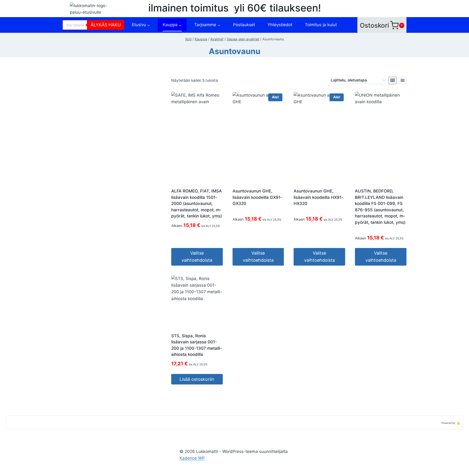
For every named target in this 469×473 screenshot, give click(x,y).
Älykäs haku (106, 24)
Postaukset (244, 24)
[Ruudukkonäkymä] (392, 80)
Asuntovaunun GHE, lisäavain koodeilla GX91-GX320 (257, 197)
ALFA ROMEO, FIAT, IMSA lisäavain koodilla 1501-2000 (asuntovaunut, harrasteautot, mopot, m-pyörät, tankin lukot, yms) (196, 203)
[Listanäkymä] (402, 80)
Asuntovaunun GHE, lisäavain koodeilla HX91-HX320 (318, 197)
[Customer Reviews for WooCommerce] (457, 423)
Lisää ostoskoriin (197, 379)
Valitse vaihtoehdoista (196, 256)
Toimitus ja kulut (321, 24)
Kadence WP (192, 458)
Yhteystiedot (279, 24)
